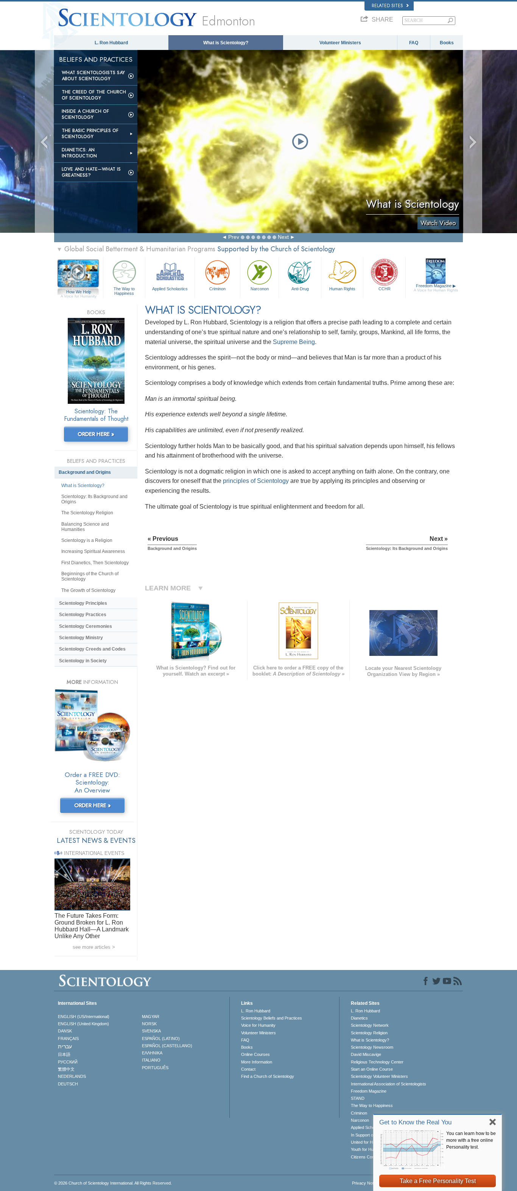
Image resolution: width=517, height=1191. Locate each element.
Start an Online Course (372, 1069)
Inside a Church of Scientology (85, 114)
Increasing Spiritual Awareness (93, 551)
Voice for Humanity (258, 1025)
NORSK (149, 1023)
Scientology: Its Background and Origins (94, 499)
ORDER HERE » (96, 434)
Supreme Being (294, 342)
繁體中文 (66, 1069)
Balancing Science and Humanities (85, 527)
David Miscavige (366, 1054)
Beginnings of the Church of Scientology (89, 576)
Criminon (217, 288)
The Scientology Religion (87, 512)
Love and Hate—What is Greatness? (91, 172)
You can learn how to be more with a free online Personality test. (471, 1140)
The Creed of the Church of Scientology (94, 95)
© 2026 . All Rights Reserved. (113, 1183)
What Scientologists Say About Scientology (93, 75)
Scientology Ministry (81, 637)
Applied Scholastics (170, 288)
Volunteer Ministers (340, 42)
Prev (233, 237)
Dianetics (359, 1018)
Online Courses (255, 1054)
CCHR (384, 288)
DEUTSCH (68, 1084)
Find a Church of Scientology (267, 1076)
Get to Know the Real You (415, 1122)
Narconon (260, 288)
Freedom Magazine (436, 287)
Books (447, 42)
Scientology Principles (83, 603)
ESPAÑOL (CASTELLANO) (167, 1045)
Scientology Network (370, 1025)
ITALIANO (151, 1060)
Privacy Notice (365, 1183)
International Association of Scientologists (388, 1084)
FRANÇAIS (68, 1038)
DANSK (65, 1031)
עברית (65, 1046)
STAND (357, 1098)
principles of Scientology (256, 481)
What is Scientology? (225, 42)
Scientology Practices (82, 614)
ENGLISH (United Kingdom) (83, 1023)
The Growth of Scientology (88, 590)
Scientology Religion (369, 1033)
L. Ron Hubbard (111, 42)
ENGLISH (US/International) (83, 1016)
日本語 (64, 1054)
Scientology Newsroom (372, 1047)
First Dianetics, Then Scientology (95, 562)
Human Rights (342, 288)
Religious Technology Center (377, 1062)
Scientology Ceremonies (85, 626)
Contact (248, 1069)
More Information (256, 1062)
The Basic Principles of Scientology (90, 133)
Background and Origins (85, 472)
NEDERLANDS (72, 1076)
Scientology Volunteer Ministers (379, 1076)
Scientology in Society (83, 660)
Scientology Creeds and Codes (92, 649)
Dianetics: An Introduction (79, 152)
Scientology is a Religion (86, 540)
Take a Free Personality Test (438, 1181)
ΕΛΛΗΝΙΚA (152, 1053)
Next (283, 237)
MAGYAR (150, 1016)
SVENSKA (151, 1031)
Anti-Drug (300, 288)
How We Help (79, 292)
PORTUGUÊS (155, 1067)
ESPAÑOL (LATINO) (161, 1038)
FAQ (413, 42)
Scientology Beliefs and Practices (271, 1018)
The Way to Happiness (124, 290)
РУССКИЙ (68, 1062)
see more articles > (94, 947)
